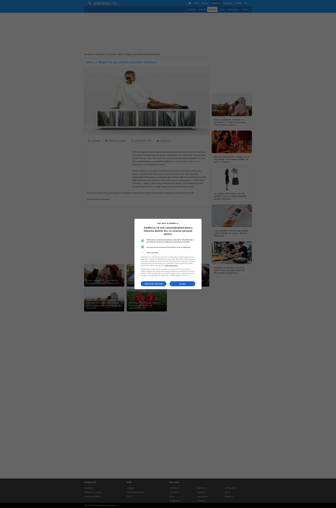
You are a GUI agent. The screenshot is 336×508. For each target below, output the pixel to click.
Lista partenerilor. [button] (171, 265)
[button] (168, 253)
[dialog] (168, 254)
